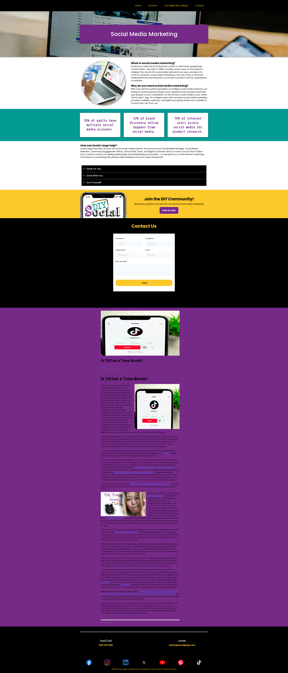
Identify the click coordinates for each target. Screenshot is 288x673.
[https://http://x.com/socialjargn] (144, 662)
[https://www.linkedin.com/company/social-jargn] (126, 662)
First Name (120, 238)
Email (148, 250)
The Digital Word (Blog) (176, 5)
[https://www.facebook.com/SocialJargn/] (89, 662)
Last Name (149, 238)
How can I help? (122, 261)
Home (138, 5)
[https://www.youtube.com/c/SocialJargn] (162, 662)
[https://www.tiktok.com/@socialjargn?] (199, 662)
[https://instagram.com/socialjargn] (107, 662)
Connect (199, 5)
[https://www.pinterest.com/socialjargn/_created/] (180, 662)
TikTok (103, 367)
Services (152, 5)
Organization (121, 250)
